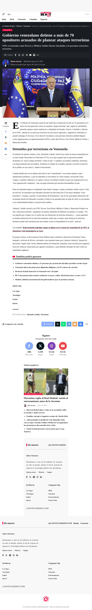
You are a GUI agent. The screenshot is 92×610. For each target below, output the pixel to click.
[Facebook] (29, 349)
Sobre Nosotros (32, 456)
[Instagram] (51, 349)
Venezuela (7, 30)
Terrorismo (45, 314)
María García (16, 61)
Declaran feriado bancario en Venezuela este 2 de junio (36, 271)
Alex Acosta (31, 405)
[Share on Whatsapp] (23, 55)
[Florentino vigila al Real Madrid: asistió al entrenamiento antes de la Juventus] (46, 381)
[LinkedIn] (41, 477)
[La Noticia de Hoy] (46, 14)
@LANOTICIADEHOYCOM (33, 394)
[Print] (34, 55)
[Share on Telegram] (26, 55)
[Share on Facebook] (15, 55)
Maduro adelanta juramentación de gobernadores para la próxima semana (44, 279)
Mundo (76, 523)
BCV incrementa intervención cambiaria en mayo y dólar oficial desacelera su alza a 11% (50, 275)
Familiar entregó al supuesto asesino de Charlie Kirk (47, 416)
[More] (37, 55)
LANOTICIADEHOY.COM (37, 508)
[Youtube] (63, 349)
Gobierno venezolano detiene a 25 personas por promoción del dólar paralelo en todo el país (51, 263)
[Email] (30, 55)
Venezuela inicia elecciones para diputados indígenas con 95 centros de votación (46, 267)
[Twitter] (40, 349)
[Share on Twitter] (19, 55)
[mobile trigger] (4, 14)
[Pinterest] (34, 477)
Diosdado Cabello (33, 314)
